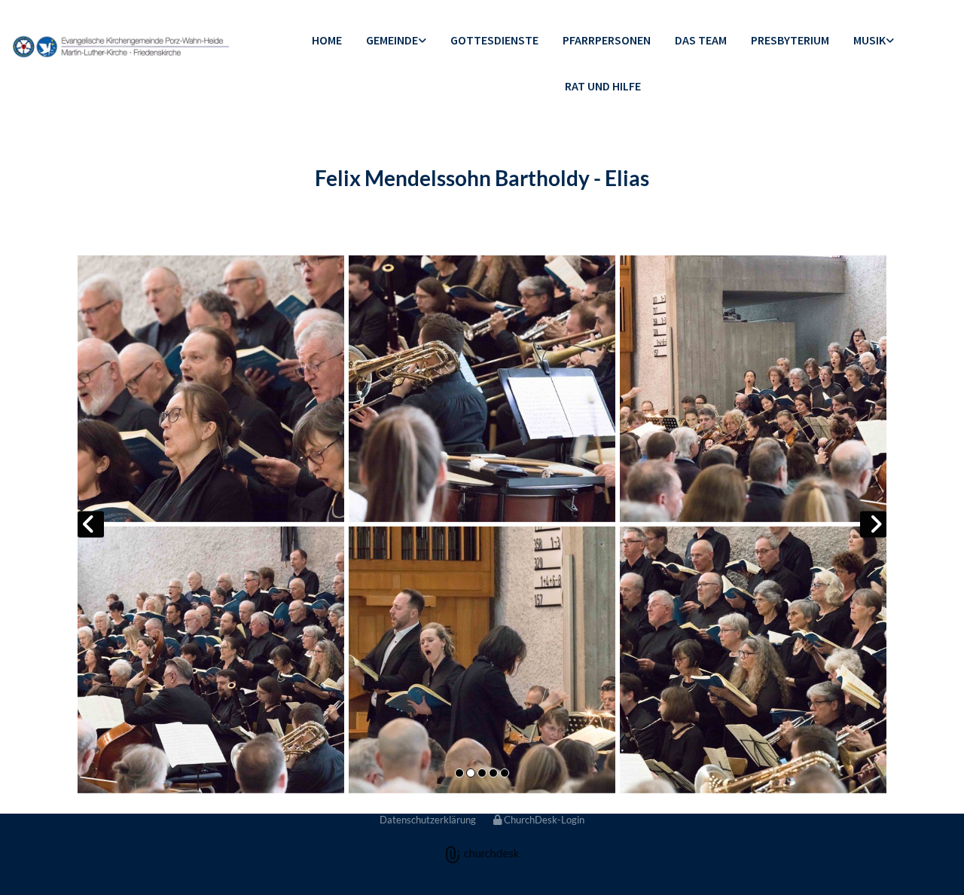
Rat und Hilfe (603, 85)
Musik (869, 39)
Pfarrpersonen (607, 39)
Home (327, 39)
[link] (396, 41)
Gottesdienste (494, 39)
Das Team (701, 39)
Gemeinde (392, 39)
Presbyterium (790, 39)
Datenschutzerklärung (428, 820)
